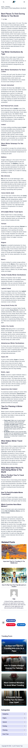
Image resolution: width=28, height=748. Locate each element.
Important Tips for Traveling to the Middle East (14, 562)
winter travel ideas (9, 415)
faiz (6, 19)
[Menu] (24, 2)
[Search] (3, 1)
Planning (7, 6)
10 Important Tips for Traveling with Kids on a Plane (14, 648)
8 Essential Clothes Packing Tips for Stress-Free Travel (14, 699)
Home (2, 6)
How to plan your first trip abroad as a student (14, 585)
